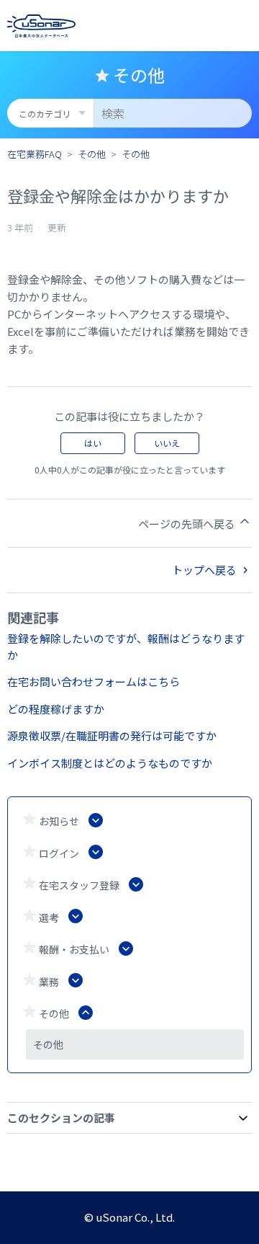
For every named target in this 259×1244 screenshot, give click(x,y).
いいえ (167, 443)
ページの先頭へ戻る (187, 523)
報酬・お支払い (74, 949)
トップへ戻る (205, 569)
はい (92, 443)
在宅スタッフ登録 (79, 885)
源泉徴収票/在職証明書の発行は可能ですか (112, 735)
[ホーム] (41, 25)
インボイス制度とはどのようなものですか (109, 762)
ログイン (59, 853)
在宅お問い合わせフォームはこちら (93, 681)
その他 (92, 154)
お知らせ (59, 821)
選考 (49, 917)
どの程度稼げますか (55, 708)
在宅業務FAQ (34, 154)
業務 (49, 981)
